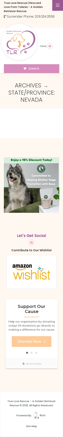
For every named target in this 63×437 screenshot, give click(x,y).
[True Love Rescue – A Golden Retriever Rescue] (19, 42)
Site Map (31, 426)
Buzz (42, 415)
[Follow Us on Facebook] (50, 46)
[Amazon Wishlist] (31, 271)
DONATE (33, 69)
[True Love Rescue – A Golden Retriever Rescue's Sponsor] (31, 185)
